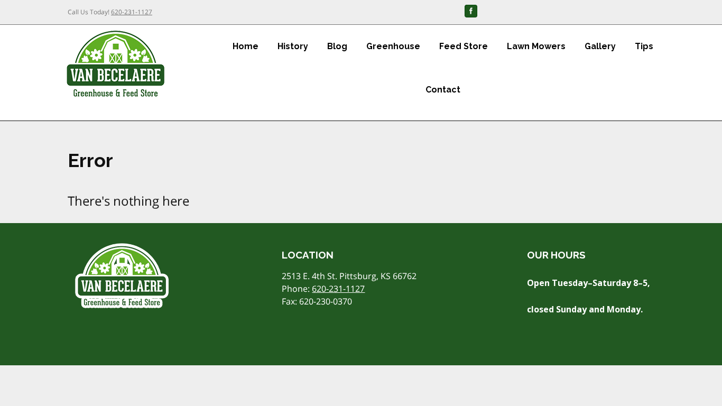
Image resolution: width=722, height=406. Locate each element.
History (292, 46)
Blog (337, 46)
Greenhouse (393, 46)
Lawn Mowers (536, 46)
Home (245, 46)
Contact (442, 90)
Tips (644, 46)
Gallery (600, 46)
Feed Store (463, 46)
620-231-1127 (131, 11)
